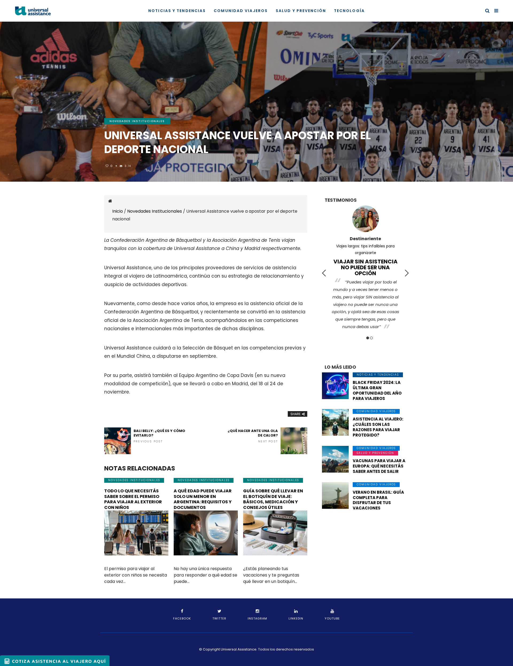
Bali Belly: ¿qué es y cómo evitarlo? (159, 436)
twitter (219, 618)
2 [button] (371, 338)
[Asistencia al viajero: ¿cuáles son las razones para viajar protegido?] (335, 422)
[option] (365, 263)
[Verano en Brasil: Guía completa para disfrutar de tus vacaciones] (335, 495)
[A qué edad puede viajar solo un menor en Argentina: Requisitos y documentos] (206, 533)
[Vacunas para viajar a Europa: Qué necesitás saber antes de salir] (335, 459)
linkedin (296, 618)
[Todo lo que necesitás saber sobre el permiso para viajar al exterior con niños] (136, 533)
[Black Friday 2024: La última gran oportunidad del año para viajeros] (335, 385)
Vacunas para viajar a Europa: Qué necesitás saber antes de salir (379, 466)
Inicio (117, 211)
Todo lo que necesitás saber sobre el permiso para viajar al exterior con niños (133, 499)
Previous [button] (324, 273)
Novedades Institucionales (137, 121)
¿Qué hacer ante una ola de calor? (253, 436)
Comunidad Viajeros (241, 10)
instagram (257, 618)
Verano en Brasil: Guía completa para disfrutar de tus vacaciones (378, 500)
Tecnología (349, 10)
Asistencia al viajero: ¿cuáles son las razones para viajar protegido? (378, 427)
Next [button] (407, 273)
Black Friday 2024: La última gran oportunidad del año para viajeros (377, 390)
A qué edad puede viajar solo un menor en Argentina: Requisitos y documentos (203, 499)
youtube (332, 618)
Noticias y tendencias (177, 10)
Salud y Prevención (301, 10)
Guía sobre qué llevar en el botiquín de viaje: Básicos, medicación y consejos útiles (273, 499)
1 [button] (367, 338)
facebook (182, 618)
